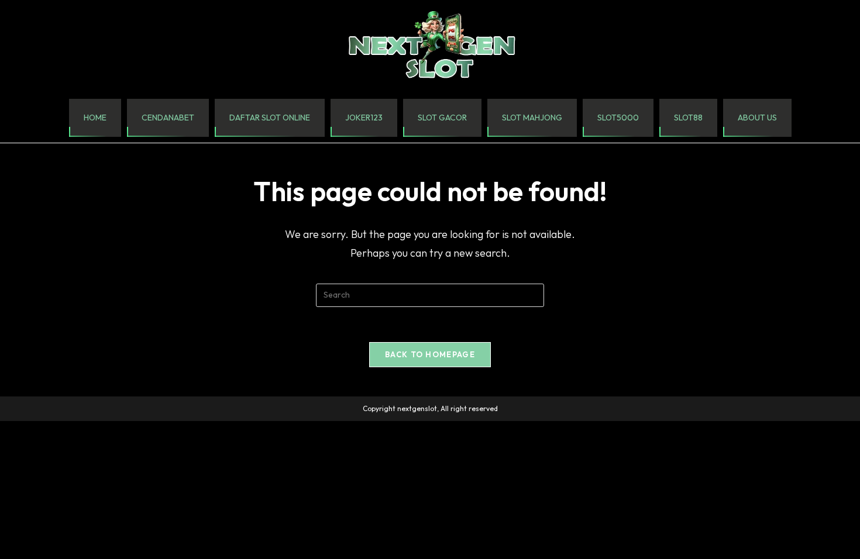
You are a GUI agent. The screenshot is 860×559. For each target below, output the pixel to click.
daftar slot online (269, 117)
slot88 (688, 117)
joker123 (364, 117)
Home (95, 117)
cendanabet (168, 117)
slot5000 (618, 117)
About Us (757, 117)
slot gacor (442, 117)
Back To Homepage (430, 354)
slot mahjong (532, 117)
